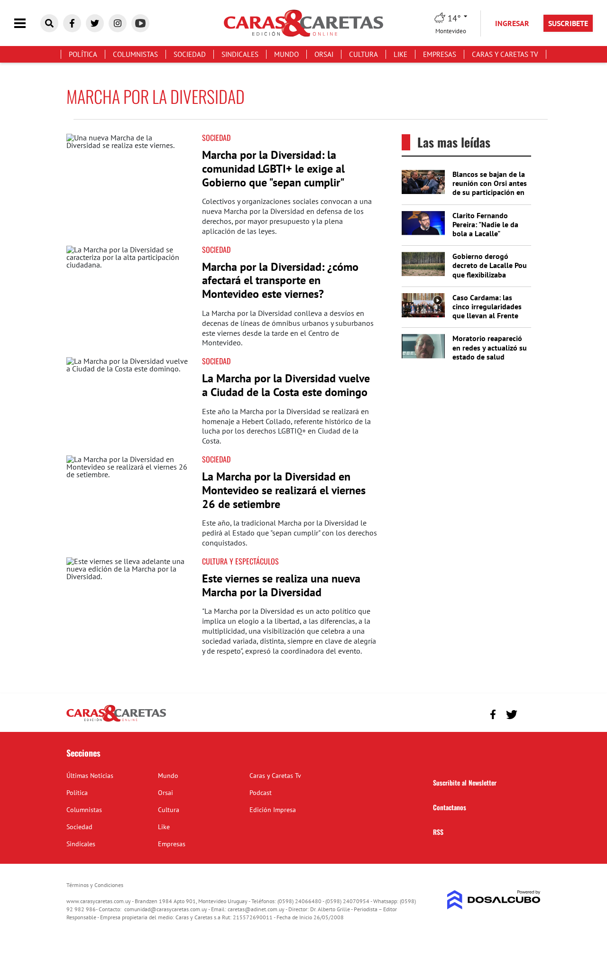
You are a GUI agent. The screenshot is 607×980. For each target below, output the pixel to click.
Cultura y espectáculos (240, 561)
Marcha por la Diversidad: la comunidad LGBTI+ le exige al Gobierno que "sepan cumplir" (273, 169)
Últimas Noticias (89, 775)
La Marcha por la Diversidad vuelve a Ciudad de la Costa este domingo (286, 385)
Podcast (260, 792)
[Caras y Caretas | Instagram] (118, 23)
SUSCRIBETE (568, 23)
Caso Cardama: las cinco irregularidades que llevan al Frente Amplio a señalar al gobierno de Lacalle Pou (487, 320)
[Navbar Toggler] (27, 23)
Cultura (363, 54)
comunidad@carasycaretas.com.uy (165, 909)
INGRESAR (512, 23)
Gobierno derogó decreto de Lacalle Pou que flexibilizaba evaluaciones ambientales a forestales (489, 278)
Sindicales (239, 54)
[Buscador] (49, 23)
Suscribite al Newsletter (465, 782)
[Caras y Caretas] (116, 721)
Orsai (323, 54)
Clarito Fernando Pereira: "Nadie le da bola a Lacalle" (485, 224)
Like (400, 54)
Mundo (286, 54)
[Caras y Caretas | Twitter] (95, 23)
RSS (438, 832)
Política (83, 54)
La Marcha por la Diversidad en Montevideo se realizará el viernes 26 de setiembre (284, 490)
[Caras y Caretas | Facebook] (72, 23)
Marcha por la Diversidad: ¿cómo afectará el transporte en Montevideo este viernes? (280, 280)
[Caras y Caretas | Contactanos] (530, 713)
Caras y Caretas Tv (505, 54)
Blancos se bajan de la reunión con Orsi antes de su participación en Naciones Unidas (489, 187)
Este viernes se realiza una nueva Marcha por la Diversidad (281, 585)
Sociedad (190, 54)
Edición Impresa (272, 809)
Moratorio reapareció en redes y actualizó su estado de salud (489, 347)
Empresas (439, 54)
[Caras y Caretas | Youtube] (140, 23)
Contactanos (449, 807)
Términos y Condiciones (94, 884)
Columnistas (135, 54)
